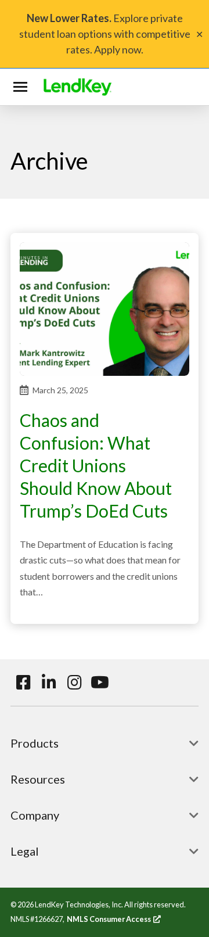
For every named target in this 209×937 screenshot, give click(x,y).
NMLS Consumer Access (114, 919)
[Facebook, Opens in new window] (23, 682)
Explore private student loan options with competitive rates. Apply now (104, 34)
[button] (22, 87)
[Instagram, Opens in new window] (74, 682)
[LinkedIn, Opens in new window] (48, 682)
